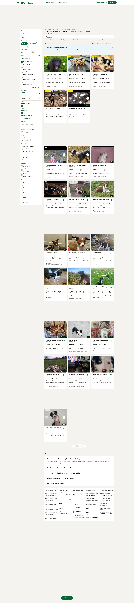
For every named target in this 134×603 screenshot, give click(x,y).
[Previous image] (46, 64)
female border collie (50, 518)
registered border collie (65, 511)
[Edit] (39, 93)
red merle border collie (92, 493)
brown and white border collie (106, 509)
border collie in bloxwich (51, 512)
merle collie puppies (64, 506)
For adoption (33, 43)
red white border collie (106, 495)
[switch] (34, 52)
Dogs (22, 37)
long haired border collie (77, 501)
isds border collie (104, 503)
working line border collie (78, 491)
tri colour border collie (92, 515)
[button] (55, 63)
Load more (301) (36, 87)
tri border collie (90, 498)
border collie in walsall (51, 504)
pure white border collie (79, 517)
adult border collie (63, 516)
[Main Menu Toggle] (18, 2)
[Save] (64, 74)
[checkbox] (22, 61)
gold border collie (91, 504)
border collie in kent (50, 490)
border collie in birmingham (49, 501)
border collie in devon (50, 493)
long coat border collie (92, 517)
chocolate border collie (106, 505)
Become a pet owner (49, 2)
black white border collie (91, 507)
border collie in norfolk (51, 498)
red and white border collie (64, 502)
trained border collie (78, 515)
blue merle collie (90, 490)
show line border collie (65, 513)
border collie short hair (65, 494)
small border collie (77, 494)
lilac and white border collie (92, 501)
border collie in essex (50, 495)
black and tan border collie (78, 512)
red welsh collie (90, 495)
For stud (24, 47)
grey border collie (77, 505)
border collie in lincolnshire (49, 515)
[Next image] (64, 64)
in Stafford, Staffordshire (80, 31)
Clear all (38, 30)
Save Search (50, 43)
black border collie (105, 493)
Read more (110, 40)
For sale (24, 43)
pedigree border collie (105, 500)
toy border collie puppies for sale (77, 508)
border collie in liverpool (51, 509)
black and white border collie (79, 497)
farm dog (61, 508)
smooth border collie (105, 516)
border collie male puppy (63, 491)
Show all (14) (26, 118)
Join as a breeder (62, 2)
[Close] (112, 47)
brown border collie (64, 497)
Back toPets (24, 34)
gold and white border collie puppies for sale (106, 513)
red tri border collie (105, 498)
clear (39, 55)
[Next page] (84, 446)
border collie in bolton (51, 507)
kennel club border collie (91, 511)
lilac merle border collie (106, 490)
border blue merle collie (65, 499)
